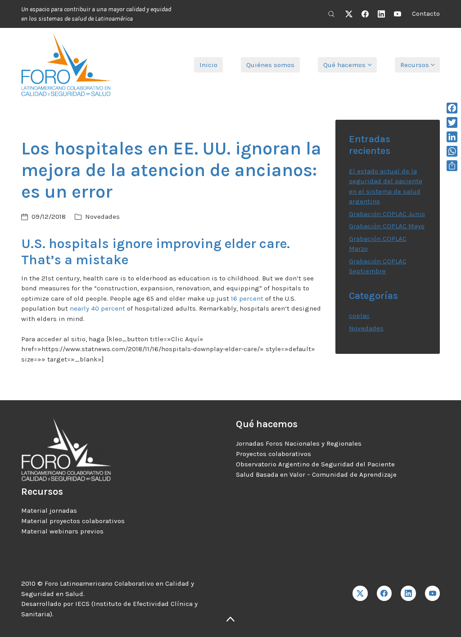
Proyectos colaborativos (273, 454)
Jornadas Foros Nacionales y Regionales (299, 443)
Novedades (102, 216)
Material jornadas (49, 510)
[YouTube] (397, 14)
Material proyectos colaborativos (73, 521)
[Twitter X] (349, 14)
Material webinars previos (62, 531)
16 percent (247, 298)
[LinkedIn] (381, 14)
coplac (359, 316)
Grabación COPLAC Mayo (387, 226)
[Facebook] (365, 14)
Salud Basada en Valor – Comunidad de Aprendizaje (316, 474)
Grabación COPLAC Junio (387, 214)
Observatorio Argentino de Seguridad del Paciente (315, 464)
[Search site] (331, 14)
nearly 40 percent (97, 308)
